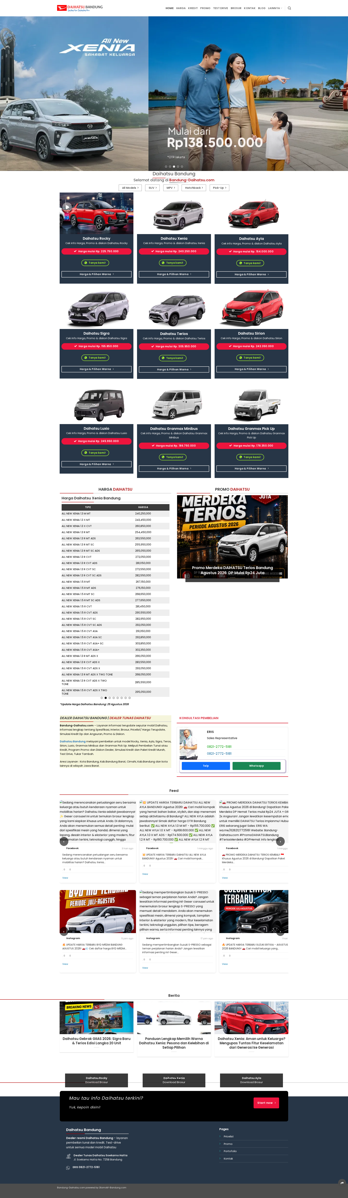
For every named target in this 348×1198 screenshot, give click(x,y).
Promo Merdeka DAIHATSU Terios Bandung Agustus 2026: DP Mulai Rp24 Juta (232, 570)
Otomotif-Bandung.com (112, 1060)
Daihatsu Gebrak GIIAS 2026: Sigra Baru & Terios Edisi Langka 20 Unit (96, 913)
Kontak (250, 8)
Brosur (236, 8)
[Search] (289, 8)
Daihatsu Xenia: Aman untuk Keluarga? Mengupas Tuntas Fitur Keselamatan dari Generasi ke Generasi (251, 916)
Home (170, 8)
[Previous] (11, 93)
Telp (206, 638)
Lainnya (274, 8)
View (65, 750)
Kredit (193, 8)
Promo (205, 8)
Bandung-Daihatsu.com (71, 1060)
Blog (262, 8)
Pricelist (229, 1009)
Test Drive (220, 8)
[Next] (336, 93)
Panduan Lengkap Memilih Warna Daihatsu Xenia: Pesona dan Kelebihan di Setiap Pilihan (174, 916)
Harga (181, 8)
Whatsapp (256, 638)
